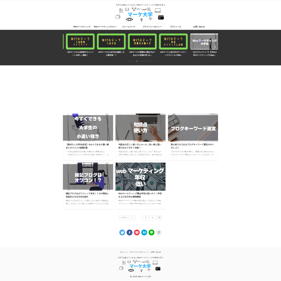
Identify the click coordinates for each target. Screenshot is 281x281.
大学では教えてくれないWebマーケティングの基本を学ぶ (140, 257)
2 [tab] (131, 61)
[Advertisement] (140, 87)
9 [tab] (151, 61)
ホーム (122, 252)
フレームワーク (128, 27)
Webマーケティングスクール (105, 28)
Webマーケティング (82, 27)
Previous (67, 47)
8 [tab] (148, 61)
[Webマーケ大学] (144, 232)
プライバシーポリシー (152, 27)
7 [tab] (145, 61)
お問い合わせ (199, 27)
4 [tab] (136, 61)
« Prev (124, 217)
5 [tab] (139, 61)
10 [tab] (154, 61)
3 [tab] (133, 61)
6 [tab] (142, 61)
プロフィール (175, 27)
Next (214, 47)
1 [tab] (128, 61)
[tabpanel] (78, 45)
